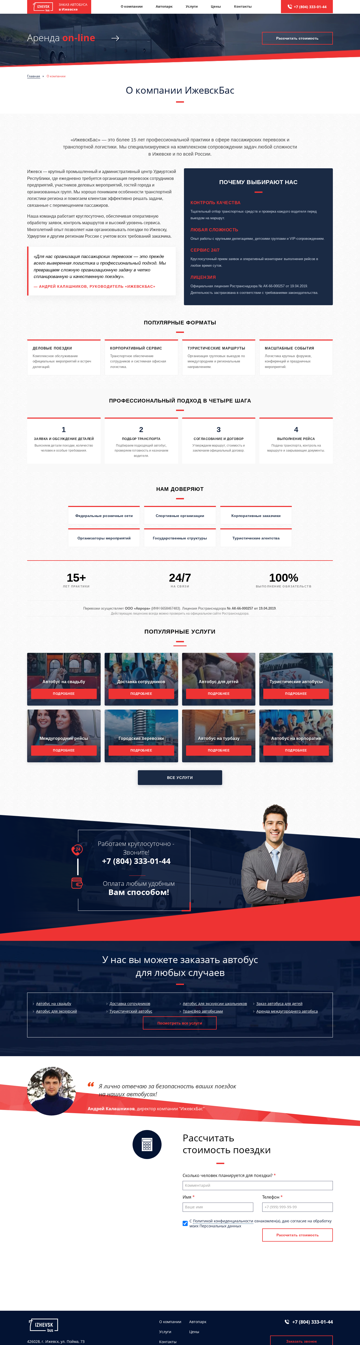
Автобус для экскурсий (56, 1011)
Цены (216, 6)
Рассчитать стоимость (297, 38)
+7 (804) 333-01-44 (310, 6)
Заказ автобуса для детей (279, 1003)
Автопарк (164, 6)
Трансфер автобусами (203, 1011)
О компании (132, 6)
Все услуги (180, 778)
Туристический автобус (131, 1011)
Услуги (192, 6)
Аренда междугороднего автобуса (287, 1011)
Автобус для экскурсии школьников (215, 1003)
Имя (187, 1197)
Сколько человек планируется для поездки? (228, 1175)
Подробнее (64, 694)
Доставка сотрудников (130, 1003)
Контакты (243, 6)
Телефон (271, 1197)
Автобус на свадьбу (53, 1003)
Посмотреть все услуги (179, 1023)
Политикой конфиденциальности (223, 1220)
